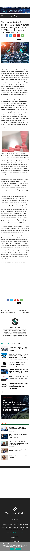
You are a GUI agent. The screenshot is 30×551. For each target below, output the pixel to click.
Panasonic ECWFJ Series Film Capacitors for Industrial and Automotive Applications (17, 364)
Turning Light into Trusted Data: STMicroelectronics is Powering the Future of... (17, 429)
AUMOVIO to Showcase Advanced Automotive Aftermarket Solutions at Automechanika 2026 (18, 371)
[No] (28, 546)
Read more (17, 548)
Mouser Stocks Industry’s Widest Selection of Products (8, 311)
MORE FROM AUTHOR (15, 343)
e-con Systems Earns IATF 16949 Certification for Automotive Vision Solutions (18, 348)
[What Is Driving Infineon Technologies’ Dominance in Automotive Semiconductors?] (4, 436)
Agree (11, 548)
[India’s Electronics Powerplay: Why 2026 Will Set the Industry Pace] (4, 450)
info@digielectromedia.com (17, 532)
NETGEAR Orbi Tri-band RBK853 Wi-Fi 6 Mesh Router (22, 311)
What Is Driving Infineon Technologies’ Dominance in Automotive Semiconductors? (18, 436)
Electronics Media (6, 32)
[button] (28, 16)
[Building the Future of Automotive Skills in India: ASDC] (4, 457)
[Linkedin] (15, 541)
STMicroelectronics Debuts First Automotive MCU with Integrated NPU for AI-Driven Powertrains (18, 443)
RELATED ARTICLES (5, 343)
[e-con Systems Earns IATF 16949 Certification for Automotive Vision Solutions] (4, 348)
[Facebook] (11, 541)
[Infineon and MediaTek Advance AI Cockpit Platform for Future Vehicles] (4, 378)
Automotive (3, 350)
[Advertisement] (15, 280)
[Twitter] (18, 541)
